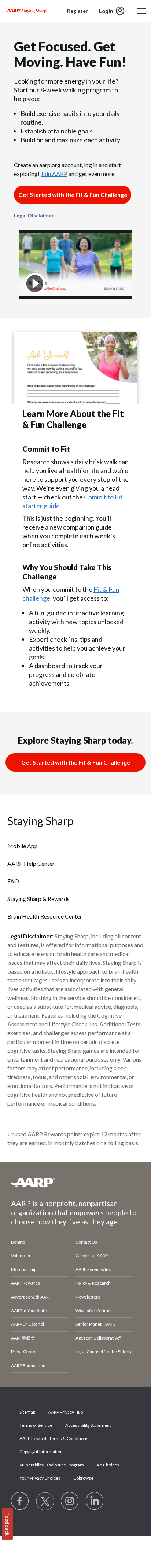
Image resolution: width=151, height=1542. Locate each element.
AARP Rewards (25, 1283)
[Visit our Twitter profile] (45, 1501)
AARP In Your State (29, 1310)
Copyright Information (41, 1451)
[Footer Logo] (75, 1182)
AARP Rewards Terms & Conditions (53, 1438)
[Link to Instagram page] (70, 1501)
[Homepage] (26, 11)
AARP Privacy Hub (65, 1412)
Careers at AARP (92, 1255)
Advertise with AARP (31, 1297)
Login (106, 11)
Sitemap (27, 1412)
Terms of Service (35, 1425)
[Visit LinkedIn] (95, 1501)
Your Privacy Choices (39, 1478)
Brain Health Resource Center (44, 916)
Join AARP (54, 173)
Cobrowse (83, 1478)
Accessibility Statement (88, 1425)
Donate (18, 1242)
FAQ (13, 881)
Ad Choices (108, 1465)
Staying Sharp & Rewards (38, 898)
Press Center (24, 1351)
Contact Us (86, 1242)
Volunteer (21, 1255)
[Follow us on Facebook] (20, 1501)
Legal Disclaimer (34, 215)
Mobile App (22, 845)
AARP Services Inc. (94, 1269)
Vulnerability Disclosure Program (51, 1465)
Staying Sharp (40, 820)
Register (77, 11)
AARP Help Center (31, 863)
